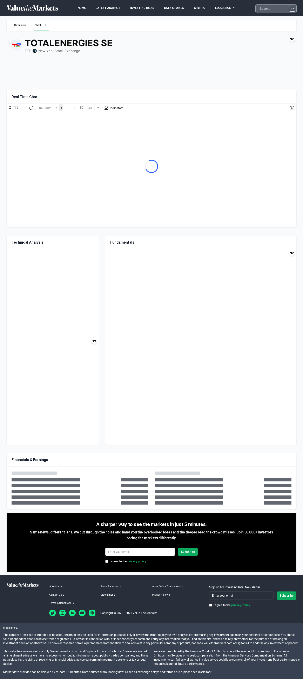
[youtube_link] (82, 613)
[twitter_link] (52, 613)
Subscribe (188, 551)
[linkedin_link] (72, 613)
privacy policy (136, 561)
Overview (20, 25)
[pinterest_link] (92, 613)
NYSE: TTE (41, 25)
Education (223, 7)
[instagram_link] (62, 613)
